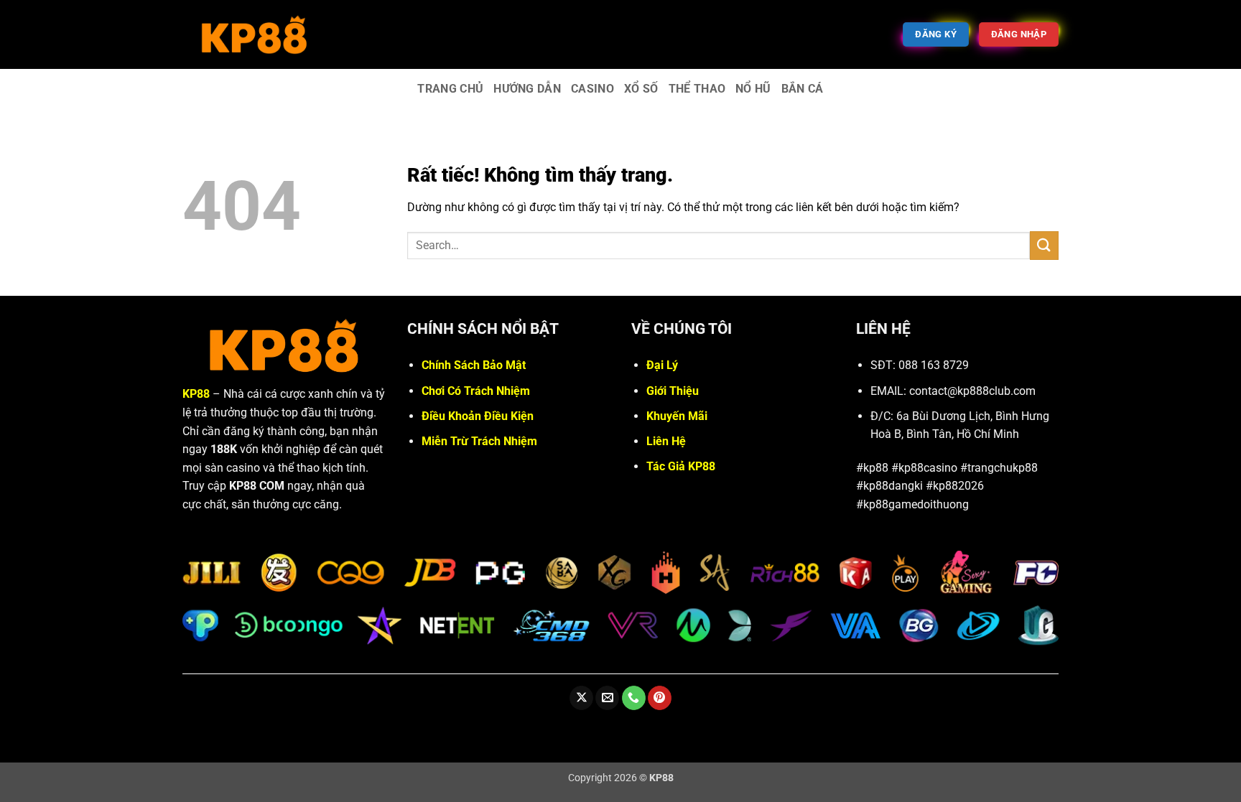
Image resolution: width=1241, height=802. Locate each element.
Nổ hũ (753, 88)
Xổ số (641, 88)
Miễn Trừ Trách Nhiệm (479, 441)
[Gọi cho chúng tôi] (634, 698)
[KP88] (254, 34)
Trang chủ (450, 88)
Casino (592, 88)
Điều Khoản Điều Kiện (478, 416)
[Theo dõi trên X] (581, 698)
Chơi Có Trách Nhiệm (476, 391)
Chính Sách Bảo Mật (474, 365)
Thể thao (697, 88)
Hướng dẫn (527, 88)
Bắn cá (802, 88)
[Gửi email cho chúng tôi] (607, 698)
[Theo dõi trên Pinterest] (659, 698)
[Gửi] (1044, 245)
